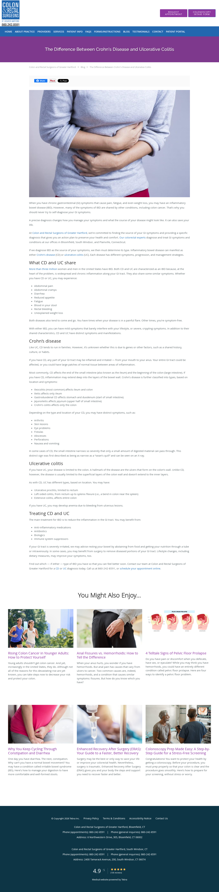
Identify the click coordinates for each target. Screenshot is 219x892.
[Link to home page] (5, 13)
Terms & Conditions (114, 818)
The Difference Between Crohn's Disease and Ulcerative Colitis (120, 67)
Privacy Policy (91, 818)
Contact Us (162, 818)
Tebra (124, 879)
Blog (83, 67)
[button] (173, 13)
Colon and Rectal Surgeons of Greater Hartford (52, 67)
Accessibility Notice (140, 818)
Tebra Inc (74, 818)
